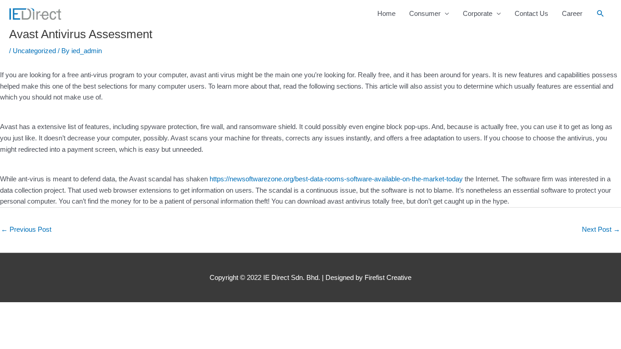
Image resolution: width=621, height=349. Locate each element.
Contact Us (531, 13)
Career (572, 13)
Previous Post (26, 229)
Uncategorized (34, 51)
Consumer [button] (425, 13)
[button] (600, 13)
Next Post (601, 229)
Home (386, 13)
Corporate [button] (477, 13)
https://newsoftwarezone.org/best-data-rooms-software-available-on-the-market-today (336, 179)
